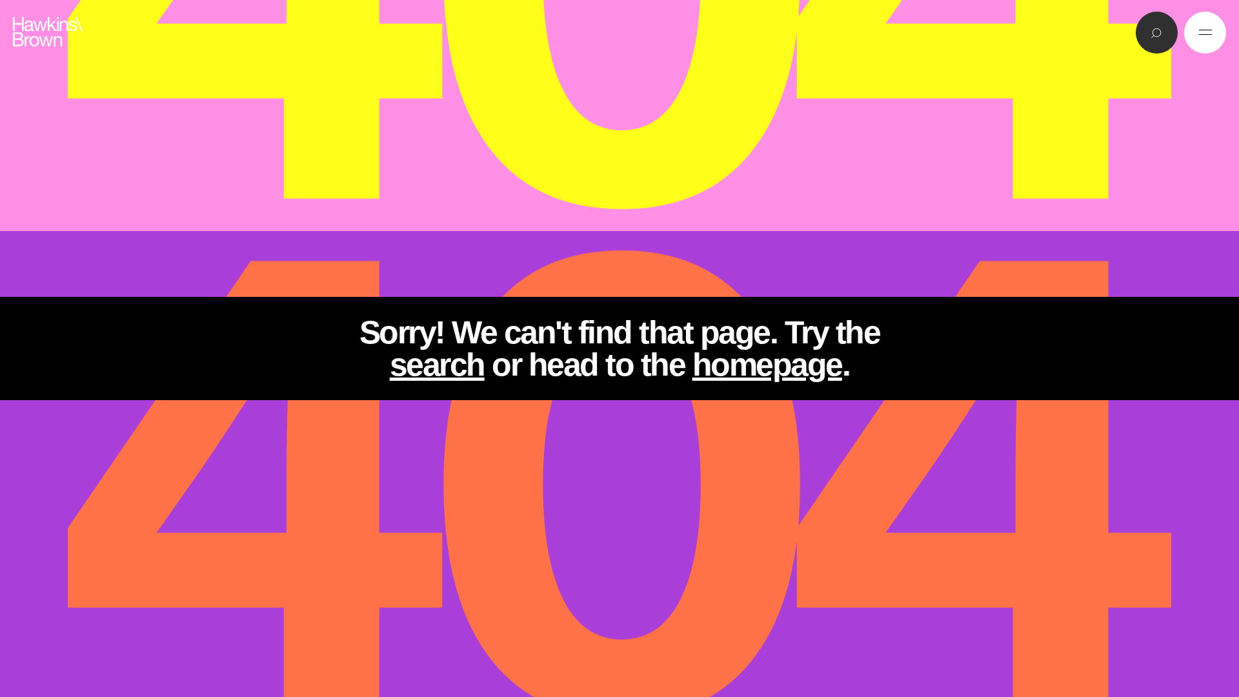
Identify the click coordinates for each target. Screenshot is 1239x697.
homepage (767, 365)
